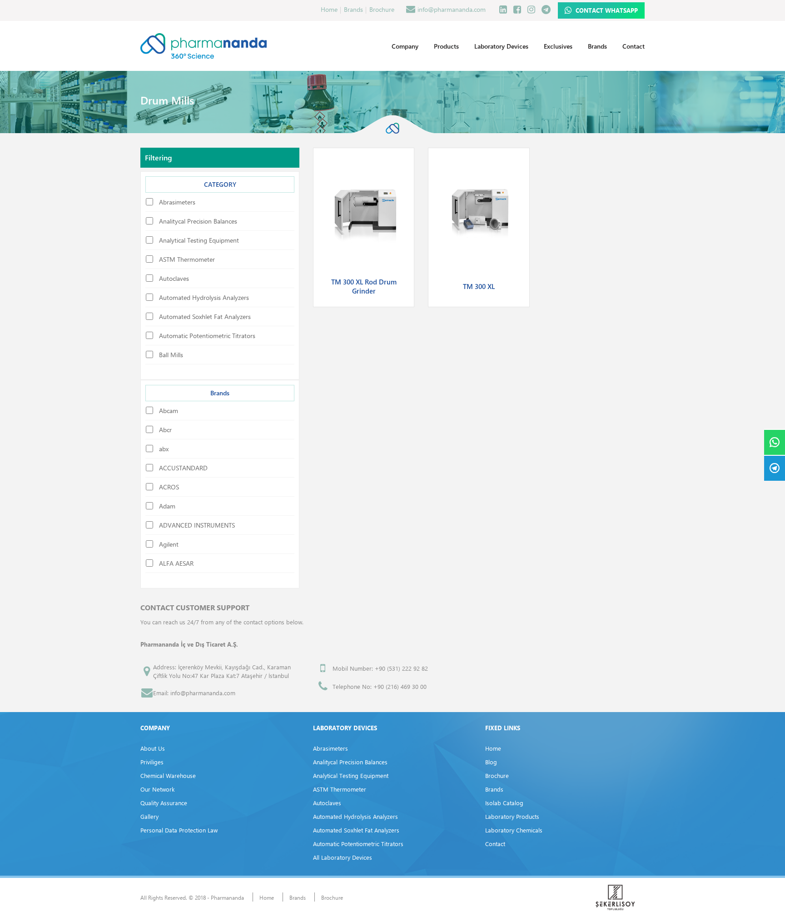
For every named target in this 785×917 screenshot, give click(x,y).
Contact (633, 46)
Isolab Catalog (504, 803)
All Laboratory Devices (342, 857)
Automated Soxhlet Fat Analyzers (356, 830)
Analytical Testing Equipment (350, 775)
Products (446, 46)
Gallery (149, 816)
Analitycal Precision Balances (350, 762)
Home (329, 9)
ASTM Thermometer (339, 789)
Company (405, 46)
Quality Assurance (163, 803)
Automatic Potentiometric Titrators (358, 843)
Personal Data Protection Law (179, 830)
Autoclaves (327, 803)
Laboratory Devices (501, 46)
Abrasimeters (330, 748)
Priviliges (152, 762)
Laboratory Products (512, 816)
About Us (152, 748)
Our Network (157, 789)
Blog (491, 762)
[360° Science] (203, 45)
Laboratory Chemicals (513, 830)
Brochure (381, 9)
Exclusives (558, 46)
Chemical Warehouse (168, 775)
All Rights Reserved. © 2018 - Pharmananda (192, 897)
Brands (353, 9)
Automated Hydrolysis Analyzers (355, 816)
